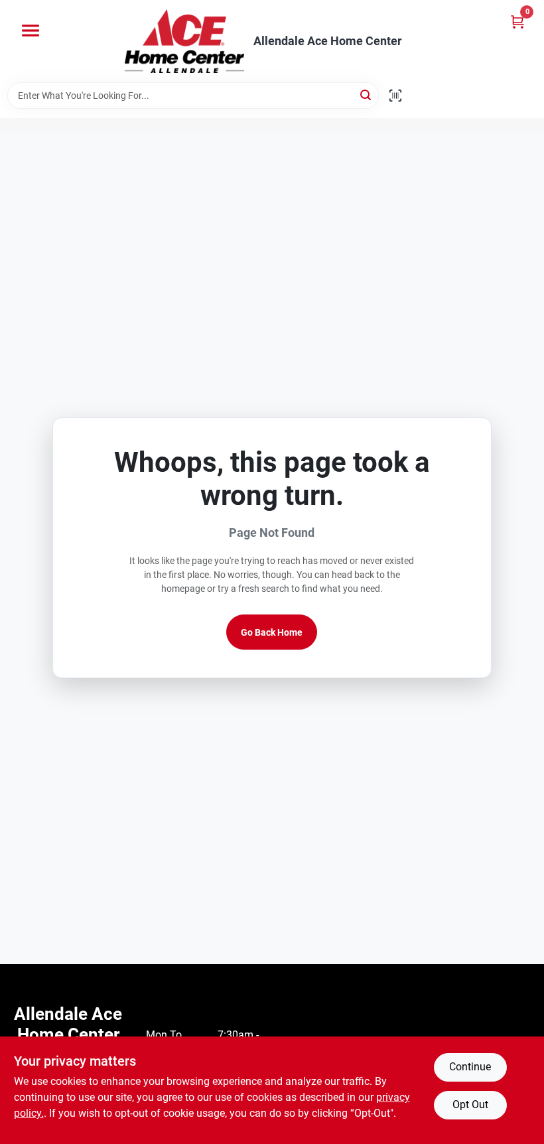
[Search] (366, 95)
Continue (470, 1066)
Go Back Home (272, 632)
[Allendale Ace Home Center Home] (184, 41)
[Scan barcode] (395, 95)
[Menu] (30, 30)
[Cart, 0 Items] (517, 22)
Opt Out (470, 1104)
